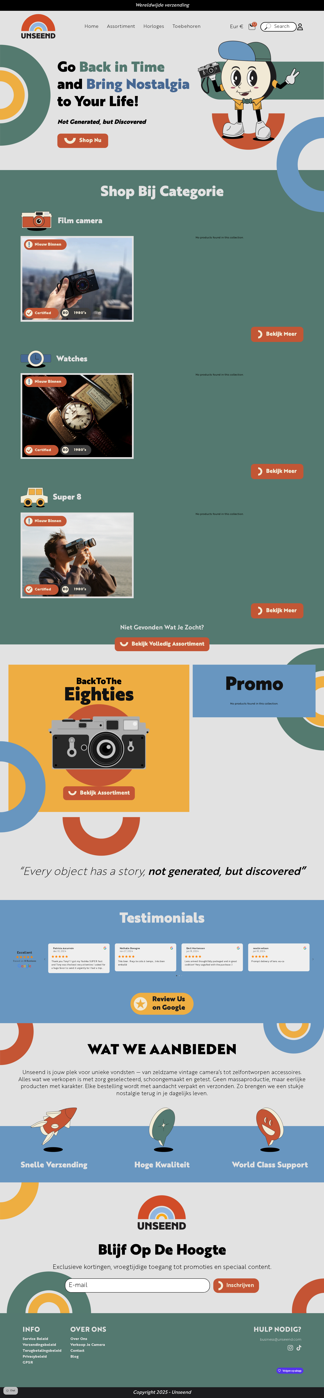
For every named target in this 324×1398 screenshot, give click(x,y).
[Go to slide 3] (181, 975)
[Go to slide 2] (179, 975)
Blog (74, 1357)
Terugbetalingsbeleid (42, 1351)
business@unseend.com (280, 1339)
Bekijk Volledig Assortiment (168, 644)
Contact (77, 1351)
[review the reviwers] (104, 949)
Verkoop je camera (87, 1345)
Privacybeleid (35, 1357)
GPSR (28, 1362)
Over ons (78, 1339)
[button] (252, 26)
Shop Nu (90, 140)
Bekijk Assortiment (105, 793)
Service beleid (35, 1339)
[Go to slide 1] (176, 975)
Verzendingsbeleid (39, 1345)
